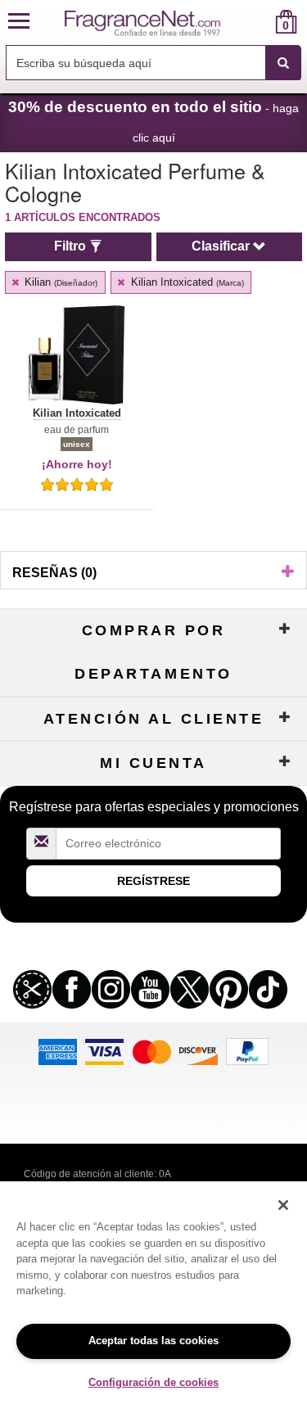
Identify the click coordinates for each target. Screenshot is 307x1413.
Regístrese (153, 880)
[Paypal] (247, 1051)
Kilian (59, 282)
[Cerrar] (283, 1205)
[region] (153, 1297)
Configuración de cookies (153, 1382)
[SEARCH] (283, 63)
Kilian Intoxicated (186, 282)
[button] (19, 21)
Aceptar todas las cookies (153, 1340)
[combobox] (153, 63)
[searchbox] (135, 62)
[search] (260, 21)
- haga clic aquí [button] (153, 121)
